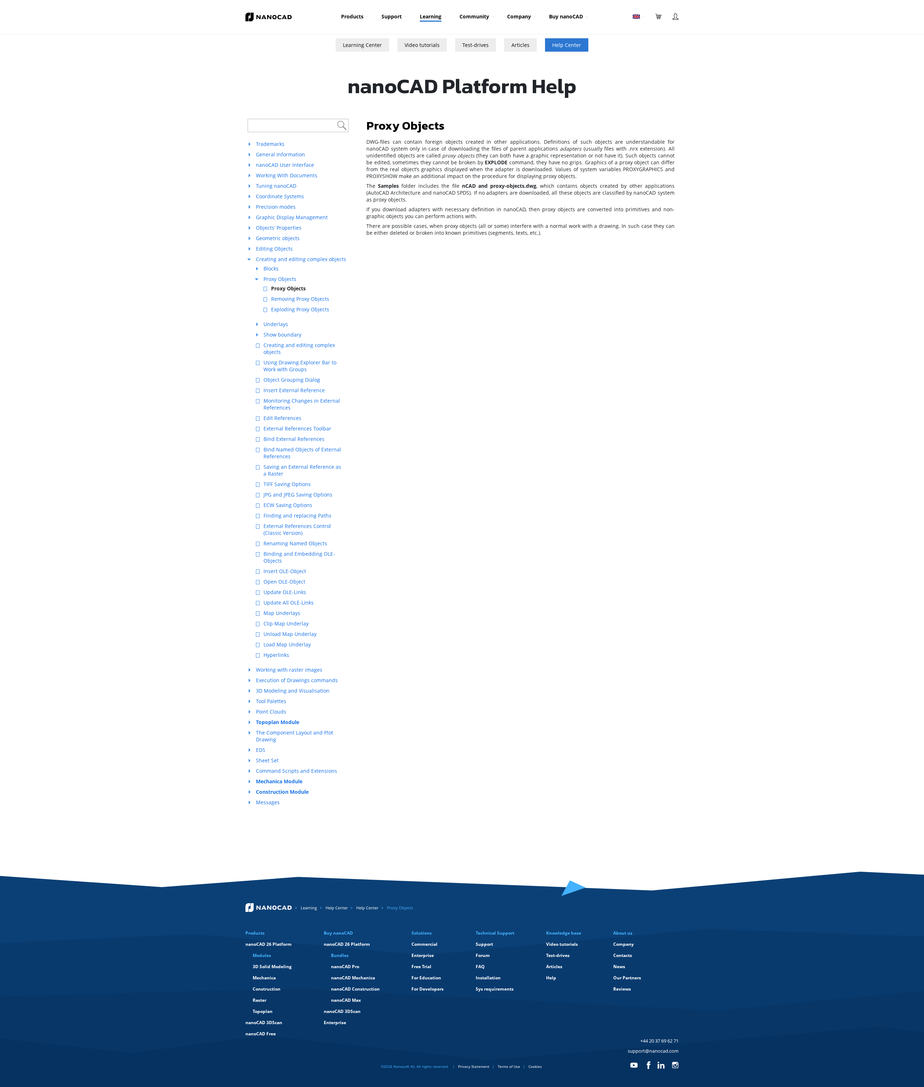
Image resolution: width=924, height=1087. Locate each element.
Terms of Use (509, 1066)
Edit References (282, 418)
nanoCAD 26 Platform (268, 944)
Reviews (622, 989)
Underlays (275, 324)
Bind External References (293, 439)
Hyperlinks (276, 654)
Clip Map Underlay (286, 623)
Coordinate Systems (280, 196)
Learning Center (362, 45)
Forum (483, 955)
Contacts (622, 955)
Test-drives (475, 45)
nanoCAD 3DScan (263, 1022)
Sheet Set (267, 760)
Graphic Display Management (292, 217)
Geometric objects (278, 238)
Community (474, 16)
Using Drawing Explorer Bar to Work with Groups (299, 366)
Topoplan (263, 1011)
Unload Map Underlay (290, 634)
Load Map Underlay (287, 644)
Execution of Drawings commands (297, 680)
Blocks (271, 268)
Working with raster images (289, 669)
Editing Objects (274, 248)
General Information (280, 154)
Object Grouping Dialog (291, 379)
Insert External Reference (294, 390)
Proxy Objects (279, 279)
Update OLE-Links (284, 592)
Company (519, 16)
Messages (268, 802)
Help (551, 978)
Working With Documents (286, 175)
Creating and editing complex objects (301, 259)
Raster (259, 1000)
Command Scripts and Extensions (296, 770)
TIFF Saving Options (287, 484)
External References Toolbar (297, 428)
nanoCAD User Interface (285, 164)
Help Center (566, 45)
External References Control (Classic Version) (297, 529)
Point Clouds (271, 711)
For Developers (427, 989)
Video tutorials (422, 45)
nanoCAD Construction (355, 989)
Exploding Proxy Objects (300, 309)
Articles (520, 45)
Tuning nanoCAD (276, 185)
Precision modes (276, 206)
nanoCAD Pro (345, 966)
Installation (488, 978)
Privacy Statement (473, 1066)
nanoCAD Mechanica (353, 978)
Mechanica (264, 978)
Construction (266, 989)
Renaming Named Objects (295, 543)
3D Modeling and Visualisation (293, 690)
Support (392, 16)
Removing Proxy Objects (300, 298)
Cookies (535, 1066)
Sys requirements (495, 989)
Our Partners (627, 978)
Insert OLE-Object (284, 571)
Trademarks (270, 143)
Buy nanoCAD (566, 16)
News (619, 966)
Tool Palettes (271, 701)
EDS (260, 749)
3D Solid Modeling (272, 966)
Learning (430, 16)
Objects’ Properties (278, 227)
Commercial (424, 944)
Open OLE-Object (284, 581)
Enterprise (335, 1022)
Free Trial (421, 966)
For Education (426, 978)
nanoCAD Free (260, 1034)
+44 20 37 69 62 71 (659, 1041)
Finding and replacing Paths (297, 515)
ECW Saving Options (287, 505)
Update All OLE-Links (288, 602)
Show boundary (282, 334)
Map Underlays (281, 613)
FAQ (480, 966)
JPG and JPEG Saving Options (297, 494)
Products (352, 16)
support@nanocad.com (653, 1051)
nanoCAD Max (346, 1000)
